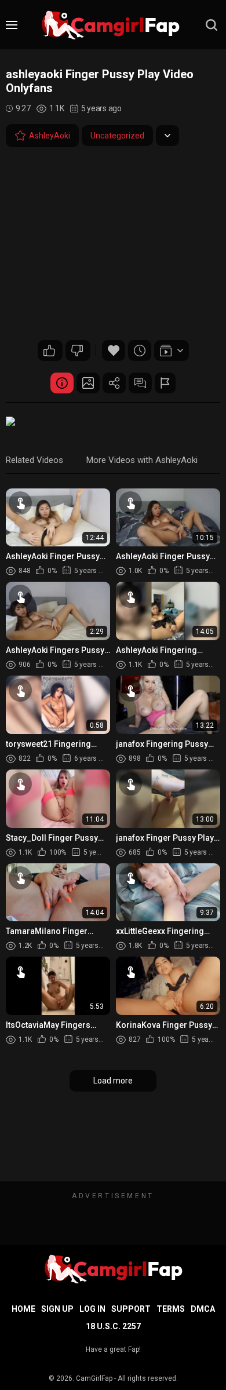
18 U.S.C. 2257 (113, 1326)
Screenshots (88, 383)
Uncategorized (117, 135)
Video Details (62, 383)
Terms (170, 1309)
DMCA (203, 1309)
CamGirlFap (94, 1378)
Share (114, 383)
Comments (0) (140, 383)
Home (23, 1309)
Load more (113, 1080)
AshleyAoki (49, 135)
